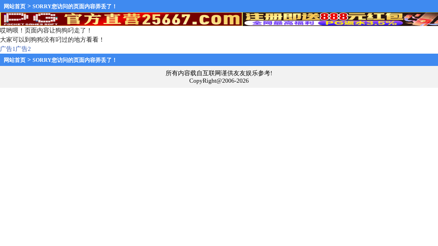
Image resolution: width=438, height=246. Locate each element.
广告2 (23, 48)
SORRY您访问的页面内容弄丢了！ (75, 6)
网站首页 (15, 6)
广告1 (7, 48)
